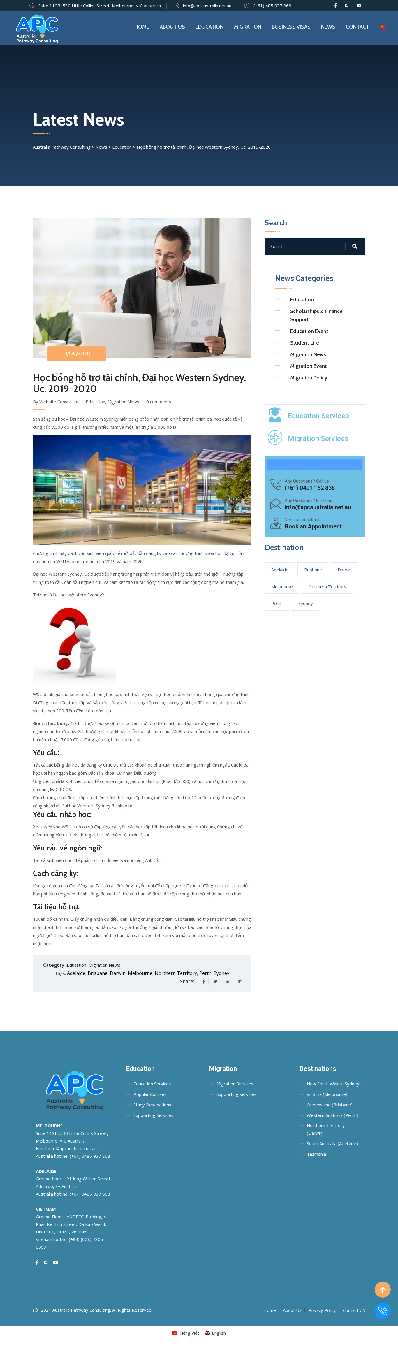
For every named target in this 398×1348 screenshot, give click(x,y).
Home (142, 27)
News (328, 27)
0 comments (158, 402)
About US (292, 1310)
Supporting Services (153, 1115)
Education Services (318, 416)
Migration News (123, 402)
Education (209, 27)
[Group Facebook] (346, 5)
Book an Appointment (313, 526)
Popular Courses (150, 1094)
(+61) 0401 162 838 (310, 488)
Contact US (354, 1310)
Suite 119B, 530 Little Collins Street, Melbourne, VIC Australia (99, 5)
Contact (357, 27)
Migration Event (308, 366)
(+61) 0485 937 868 (90, 1156)
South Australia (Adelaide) (332, 1143)
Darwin (118, 973)
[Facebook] (335, 5)
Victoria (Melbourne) (327, 1094)
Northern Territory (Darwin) (326, 1129)
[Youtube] (359, 5)
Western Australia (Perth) (332, 1115)
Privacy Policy (322, 1310)
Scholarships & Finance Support (316, 315)
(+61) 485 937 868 (272, 5)
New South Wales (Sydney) (334, 1084)
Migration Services (318, 439)
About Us (172, 27)
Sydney (221, 973)
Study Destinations (152, 1105)
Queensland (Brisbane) (330, 1105)
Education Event (309, 331)
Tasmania (316, 1154)
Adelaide (76, 973)
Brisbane (98, 973)
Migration (247, 27)
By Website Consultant (56, 402)
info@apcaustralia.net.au (207, 5)
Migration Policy (308, 378)
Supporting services (236, 1094)
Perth (205, 973)
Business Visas (291, 27)
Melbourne (140, 973)
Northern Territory (176, 973)
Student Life (304, 343)
